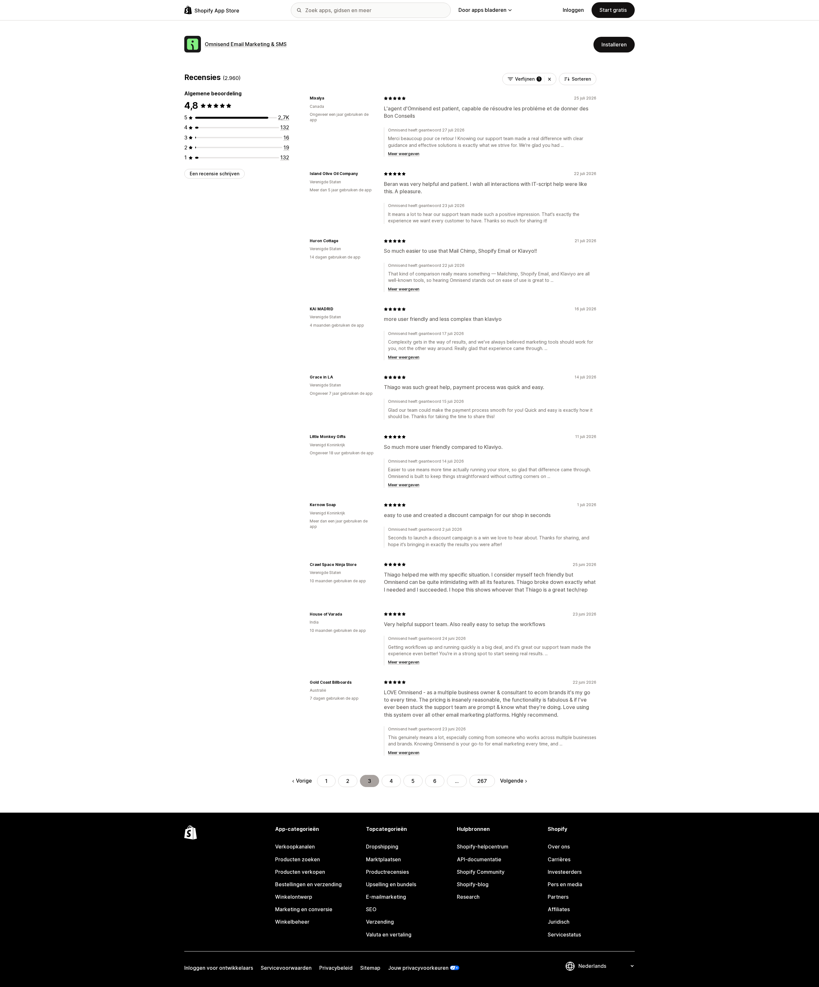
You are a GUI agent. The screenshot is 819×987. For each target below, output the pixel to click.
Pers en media (565, 884)
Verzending (380, 922)
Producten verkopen (300, 872)
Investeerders (565, 872)
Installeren (614, 44)
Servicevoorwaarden (286, 968)
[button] (549, 79)
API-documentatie (479, 859)
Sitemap (370, 968)
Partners (558, 897)
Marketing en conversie (303, 909)
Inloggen (573, 10)
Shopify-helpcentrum (482, 846)
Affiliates (559, 909)
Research (468, 897)
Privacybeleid (336, 968)
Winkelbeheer (292, 922)
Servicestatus (564, 934)
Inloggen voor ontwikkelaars (218, 968)
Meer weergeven (403, 153)
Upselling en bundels (391, 884)
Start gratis (613, 10)
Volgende (511, 780)
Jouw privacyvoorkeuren (418, 968)
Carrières (559, 859)
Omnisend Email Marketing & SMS (246, 44)
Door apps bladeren (482, 10)
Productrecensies (387, 872)
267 (482, 781)
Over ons (559, 846)
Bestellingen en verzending (308, 884)
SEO (371, 909)
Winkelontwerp (293, 897)
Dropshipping (382, 846)
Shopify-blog (473, 884)
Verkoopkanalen (295, 846)
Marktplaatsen (383, 859)
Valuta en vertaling (388, 934)
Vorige (304, 780)
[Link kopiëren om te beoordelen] (327, 98)
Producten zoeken (297, 859)
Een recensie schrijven (214, 173)
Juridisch (558, 922)
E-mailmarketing (386, 897)
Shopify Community (481, 872)
